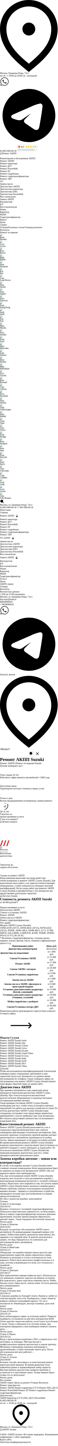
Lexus (2, 246)
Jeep (2, 450)
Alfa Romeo (5, 498)
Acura (2, 491)
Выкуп (3, 219)
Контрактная (6, 202)
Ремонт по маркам (9, 232)
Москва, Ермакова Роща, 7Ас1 (14, 73)
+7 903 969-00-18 (25, 507)
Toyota (3, 375)
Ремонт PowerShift (9, 168)
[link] (4, 81)
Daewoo (4, 300)
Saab (2, 314)
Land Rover (5, 280)
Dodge (3, 437)
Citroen (3, 389)
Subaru (3, 355)
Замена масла (6, 184)
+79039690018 (7, 604)
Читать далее (6, 1222)
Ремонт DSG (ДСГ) (48, 1388)
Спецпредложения (33, 227)
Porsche (3, 457)
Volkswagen (5, 409)
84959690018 (6, 602)
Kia (1, 273)
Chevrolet (4, 471)
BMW (3, 259)
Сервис (3, 225)
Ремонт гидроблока (9, 174)
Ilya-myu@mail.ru (8, 599)
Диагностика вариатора (11, 189)
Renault (3, 382)
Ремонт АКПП (7, 161)
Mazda (3, 328)
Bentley (3, 239)
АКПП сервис (7, 584)
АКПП (3, 1398)
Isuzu (2, 464)
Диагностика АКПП (10, 186)
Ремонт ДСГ (6, 166)
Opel (2, 423)
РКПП (3, 214)
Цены (2, 222)
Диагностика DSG (9, 191)
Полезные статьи (16, 227)
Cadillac (3, 477)
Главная (4, 512)
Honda (3, 362)
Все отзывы (5, 1380)
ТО (1, 181)
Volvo (2, 430)
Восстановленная (8, 207)
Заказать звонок (7, 674)
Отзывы (4, 227)
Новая (3, 209)
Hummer (4, 266)
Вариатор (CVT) (15, 1398)
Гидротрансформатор (10, 217)
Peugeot (3, 443)
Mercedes (4, 348)
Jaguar (3, 294)
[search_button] (31, 753)
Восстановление (8, 196)
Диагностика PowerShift (11, 194)
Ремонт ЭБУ (6, 179)
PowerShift (40, 1398)
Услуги (3, 579)
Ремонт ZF (5, 171)
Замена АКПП (7, 199)
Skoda (3, 287)
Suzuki (3, 334)
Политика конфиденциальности (15, 1442)
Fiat (1, 321)
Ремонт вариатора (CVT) (27, 1388)
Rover (2, 253)
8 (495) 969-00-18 (8, 151)
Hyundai (4, 396)
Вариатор (4, 212)
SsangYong (5, 307)
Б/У (1, 204)
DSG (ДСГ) (29, 1398)
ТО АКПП (5, 538)
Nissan (3, 402)
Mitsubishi (4, 368)
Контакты (4, 230)
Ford (2, 341)
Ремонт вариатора (8, 163)
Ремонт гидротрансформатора (14, 176)
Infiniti (3, 416)
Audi (2, 484)
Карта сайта (5, 1439)
